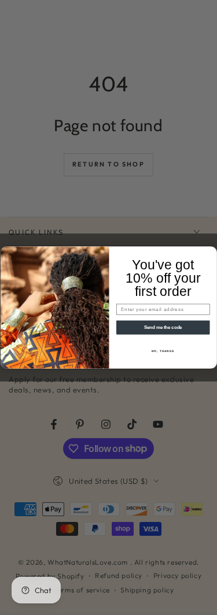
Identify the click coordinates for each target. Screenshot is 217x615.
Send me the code (163, 327)
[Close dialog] (211, 252)
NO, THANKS (163, 351)
